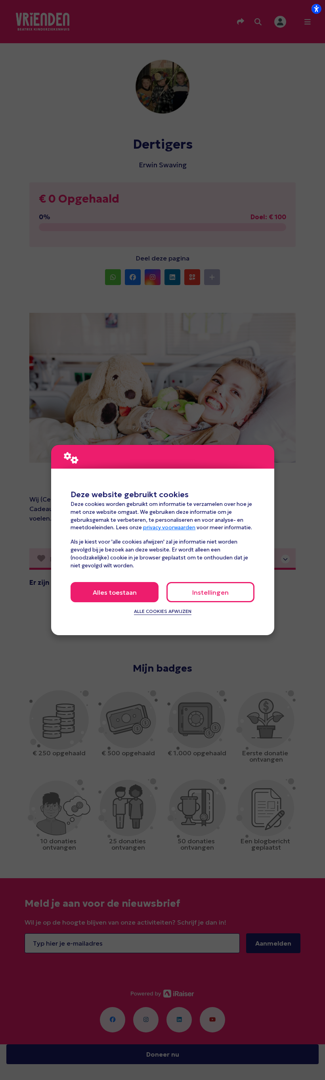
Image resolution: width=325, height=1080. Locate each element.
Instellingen (210, 592)
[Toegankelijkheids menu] (316, 8)
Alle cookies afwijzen (162, 611)
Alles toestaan (115, 592)
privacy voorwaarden (169, 527)
